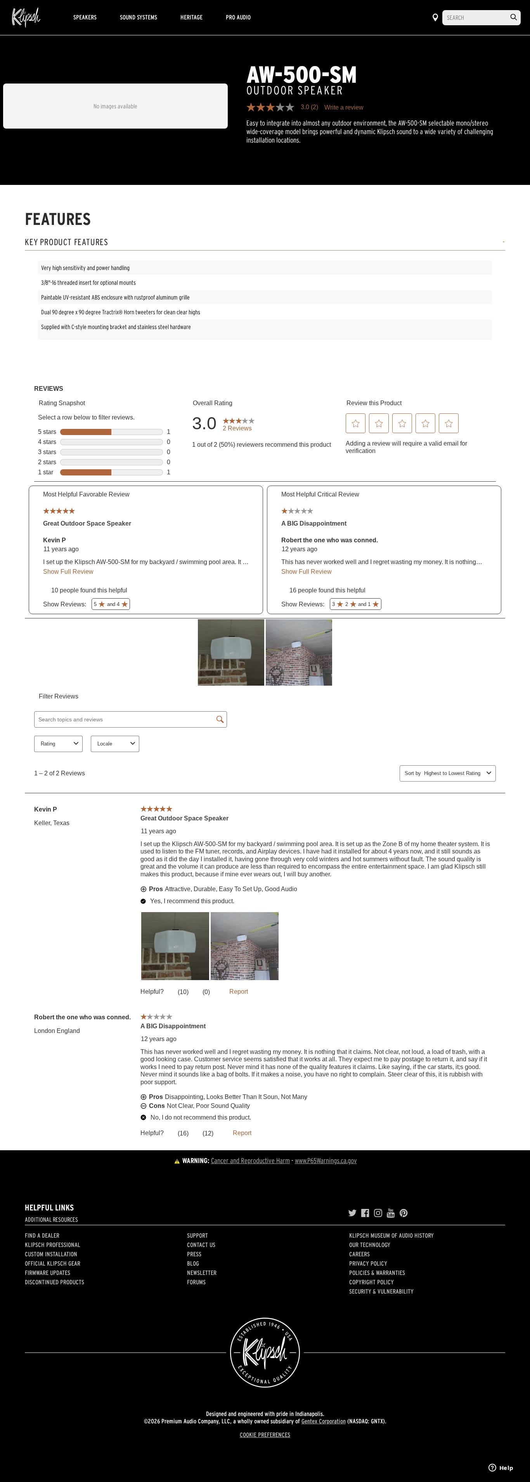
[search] (513, 17)
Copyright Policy (371, 1281)
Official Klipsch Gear (52, 1263)
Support (197, 1235)
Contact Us (201, 1244)
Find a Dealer (42, 1235)
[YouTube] (391, 1213)
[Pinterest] (404, 1213)
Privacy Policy (368, 1263)
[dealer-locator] (435, 17)
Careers (359, 1253)
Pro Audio (238, 17)
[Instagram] (378, 1213)
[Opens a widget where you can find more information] (501, 1468)
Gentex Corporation (323, 1421)
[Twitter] (352, 1213)
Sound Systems (138, 17)
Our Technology (369, 1244)
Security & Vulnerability (381, 1291)
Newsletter (202, 1272)
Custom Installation (51, 1253)
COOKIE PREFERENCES (265, 1434)
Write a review (344, 107)
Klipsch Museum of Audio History (391, 1235)
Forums (196, 1281)
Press (194, 1253)
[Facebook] (365, 1213)
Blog (193, 1263)
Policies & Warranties (377, 1272)
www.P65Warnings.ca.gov (326, 1160)
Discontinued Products (54, 1281)
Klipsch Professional (52, 1244)
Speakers (85, 17)
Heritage (191, 17)
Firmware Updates (47, 1272)
